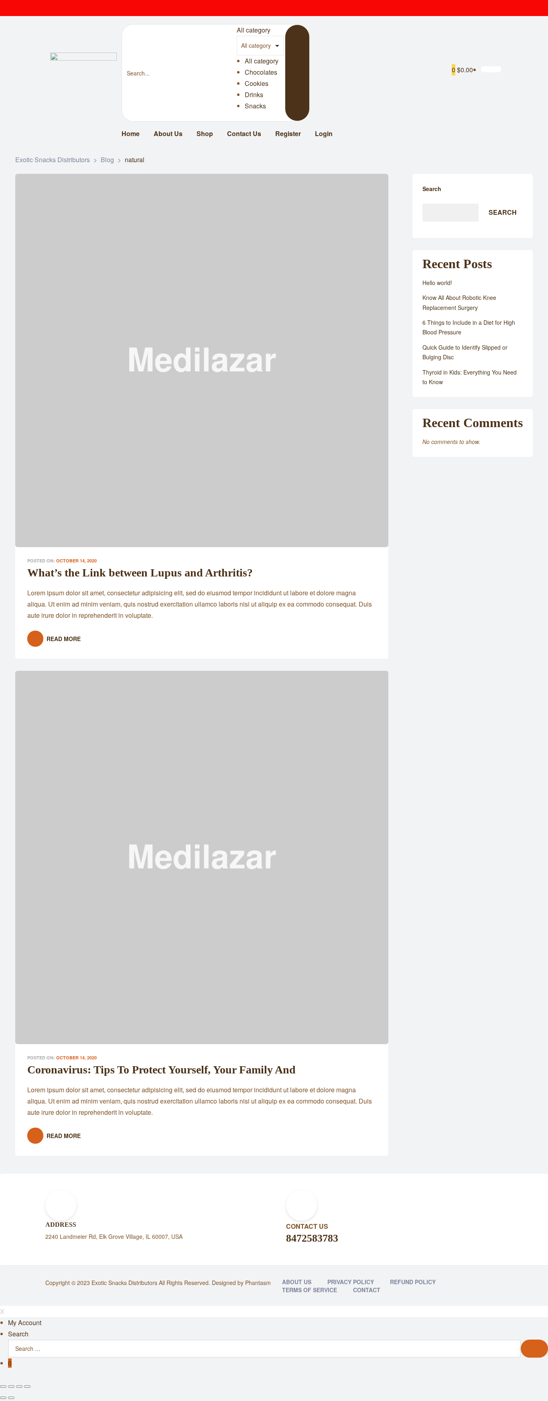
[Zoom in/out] (27, 1386)
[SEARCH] (534, 1349)
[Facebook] (446, 8)
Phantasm (258, 1283)
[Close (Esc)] (3, 1386)
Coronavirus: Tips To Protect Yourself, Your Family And (161, 1069)
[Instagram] (479, 8)
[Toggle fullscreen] (19, 1386)
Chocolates (261, 72)
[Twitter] (463, 8)
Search (431, 189)
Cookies (256, 83)
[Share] (11, 1386)
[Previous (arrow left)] (3, 1398)
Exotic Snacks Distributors (124, 1283)
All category (261, 60)
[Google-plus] (495, 8)
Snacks (255, 105)
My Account (24, 1322)
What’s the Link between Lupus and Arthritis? (140, 572)
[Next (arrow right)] (11, 1398)
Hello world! (437, 283)
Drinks (254, 94)
